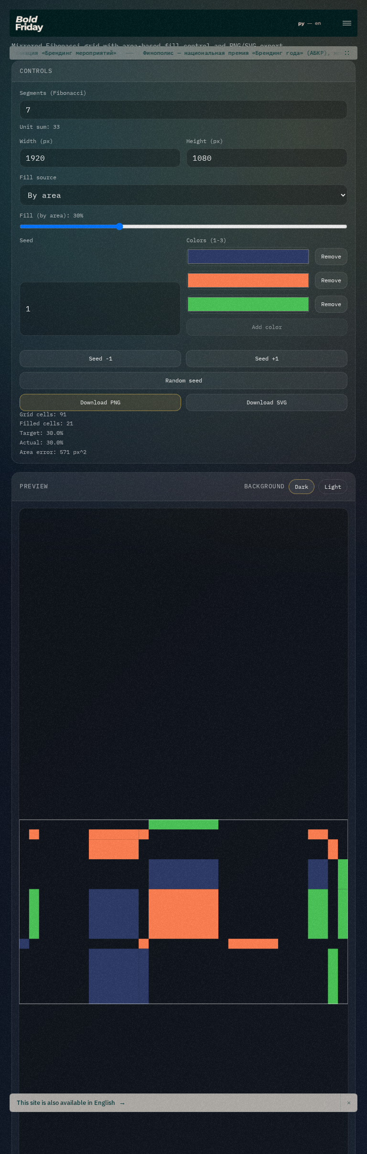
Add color (267, 326)
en (318, 23)
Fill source (38, 177)
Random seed (183, 380)
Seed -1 (100, 358)
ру (301, 23)
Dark (301, 486)
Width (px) (36, 141)
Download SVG (267, 402)
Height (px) (204, 141)
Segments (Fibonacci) (53, 93)
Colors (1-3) (206, 240)
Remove (331, 256)
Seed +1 (267, 358)
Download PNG (100, 402)
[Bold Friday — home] (29, 23)
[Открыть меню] (347, 23)
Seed (26, 240)
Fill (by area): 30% (51, 215)
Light (332, 486)
